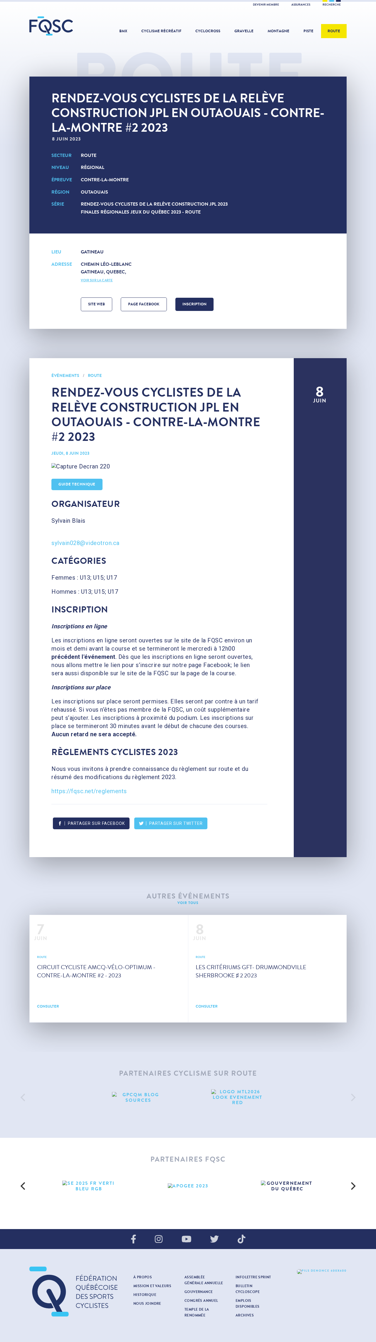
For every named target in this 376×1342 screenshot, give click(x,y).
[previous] (23, 1097)
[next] (352, 1097)
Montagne (278, 31)
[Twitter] (214, 1240)
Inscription (194, 304)
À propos (142, 1277)
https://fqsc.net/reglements (89, 791)
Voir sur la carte (97, 280)
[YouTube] (186, 1240)
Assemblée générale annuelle (203, 1280)
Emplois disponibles (247, 1303)
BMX (123, 31)
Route (334, 31)
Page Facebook (144, 304)
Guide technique (76, 484)
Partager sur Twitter (176, 823)
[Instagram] (158, 1240)
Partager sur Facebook (96, 823)
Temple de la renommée (196, 1312)
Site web (96, 304)
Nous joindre (147, 1303)
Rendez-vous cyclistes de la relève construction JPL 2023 (154, 204)
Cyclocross (207, 31)
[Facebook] (133, 1240)
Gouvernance (198, 1291)
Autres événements (188, 896)
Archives (245, 1315)
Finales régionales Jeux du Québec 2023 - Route (141, 212)
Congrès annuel (201, 1300)
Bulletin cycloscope (248, 1288)
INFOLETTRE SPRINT (253, 1277)
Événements (65, 376)
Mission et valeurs (152, 1286)
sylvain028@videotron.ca (85, 542)
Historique (144, 1294)
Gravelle (244, 31)
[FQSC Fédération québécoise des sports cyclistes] (66, 25)
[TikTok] (241, 1240)
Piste (308, 31)
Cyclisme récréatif (161, 31)
